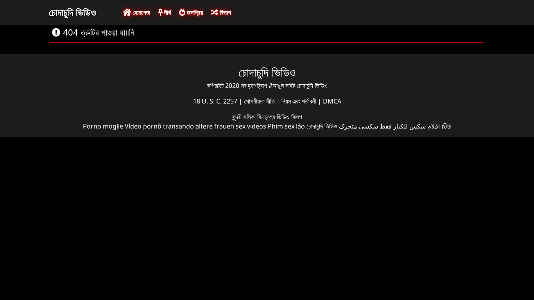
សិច (446, 126)
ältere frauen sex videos (230, 126)
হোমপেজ (140, 12)
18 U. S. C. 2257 (216, 101)
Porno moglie (103, 126)
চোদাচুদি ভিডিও (72, 12)
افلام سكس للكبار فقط (410, 126)
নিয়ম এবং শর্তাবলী (299, 101)
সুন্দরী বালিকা (244, 116)
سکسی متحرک (358, 126)
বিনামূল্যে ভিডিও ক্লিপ (279, 116)
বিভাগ (224, 12)
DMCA (332, 101)
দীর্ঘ (167, 12)
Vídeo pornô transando (159, 126)
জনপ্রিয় (194, 12)
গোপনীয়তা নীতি (260, 101)
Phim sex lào (286, 126)
